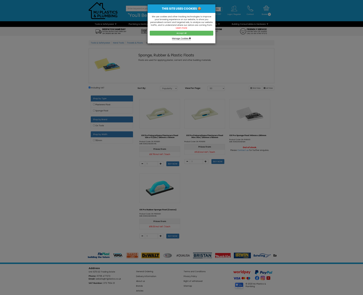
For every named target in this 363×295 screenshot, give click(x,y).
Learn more (181, 27)
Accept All (181, 33)
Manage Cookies (180, 38)
